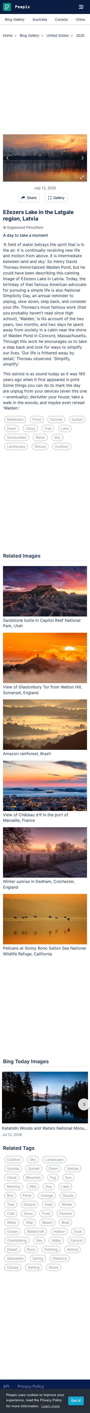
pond (36, 419)
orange (47, 1195)
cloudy (12, 1267)
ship (29, 1222)
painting (51, 1249)
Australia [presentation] (39, 19)
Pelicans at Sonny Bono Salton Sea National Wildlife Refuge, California (44, 951)
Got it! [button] (76, 1401)
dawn (11, 428)
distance (59, 1258)
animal (72, 1249)
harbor (59, 1231)
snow (28, 1213)
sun (68, 1177)
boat (65, 1222)
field (48, 1204)
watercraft (35, 1231)
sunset (77, 419)
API (6, 1386)
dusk (78, 1231)
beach (47, 1222)
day (49, 1186)
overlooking (17, 1240)
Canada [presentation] (61, 19)
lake (65, 428)
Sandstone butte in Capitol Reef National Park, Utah (41, 623)
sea (39, 1240)
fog (53, 1177)
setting (34, 1267)
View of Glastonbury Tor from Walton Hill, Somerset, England (42, 689)
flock (27, 1195)
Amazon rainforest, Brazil (27, 753)
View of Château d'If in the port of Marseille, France (35, 817)
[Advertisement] (45, 87)
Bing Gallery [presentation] (14, 19)
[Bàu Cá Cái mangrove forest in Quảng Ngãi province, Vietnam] (7, 158)
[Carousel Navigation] (45, 1107)
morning (13, 1186)
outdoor (61, 446)
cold (10, 1213)
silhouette (15, 1258)
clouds (68, 1195)
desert (12, 1249)
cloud (30, 428)
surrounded (16, 437)
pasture (66, 1213)
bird (10, 1195)
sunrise (56, 419)
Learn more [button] (50, 1406)
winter (67, 1204)
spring (37, 1258)
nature (40, 446)
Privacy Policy (31, 1386)
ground (30, 1204)
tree (48, 428)
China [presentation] (80, 19)
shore (53, 1267)
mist (33, 1186)
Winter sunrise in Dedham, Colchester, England (39, 884)
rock (31, 1249)
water (40, 437)
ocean (12, 1231)
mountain (33, 1177)
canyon (76, 1240)
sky (57, 437)
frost (46, 1213)
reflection (15, 419)
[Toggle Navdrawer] (81, 7)
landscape (16, 446)
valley (56, 1240)
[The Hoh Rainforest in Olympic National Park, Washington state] (82, 158)
